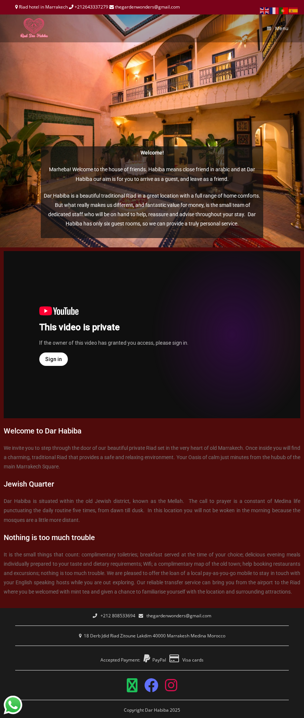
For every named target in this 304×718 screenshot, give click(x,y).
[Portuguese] (284, 10)
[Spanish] (293, 10)
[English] (265, 10)
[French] (274, 10)
